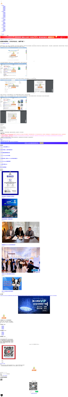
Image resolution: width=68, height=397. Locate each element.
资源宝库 (3, 11)
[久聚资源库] (1, 4)
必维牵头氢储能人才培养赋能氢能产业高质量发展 (8, 196)
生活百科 (4, 19)
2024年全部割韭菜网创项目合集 (5, 152)
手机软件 (4, 28)
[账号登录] (1, 395)
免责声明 (3, 327)
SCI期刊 (15, 295)
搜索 (7, 35)
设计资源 (4, 17)
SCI (16, 295)
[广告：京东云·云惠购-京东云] (34, 38)
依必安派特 (39, 295)
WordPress (4, 295)
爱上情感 (13, 295)
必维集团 (36, 295)
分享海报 (1, 139)
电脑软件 (4, 29)
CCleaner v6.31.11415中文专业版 (5, 155)
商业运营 (4, 8)
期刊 (45, 295)
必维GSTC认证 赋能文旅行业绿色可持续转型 (7, 291)
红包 (34, 295)
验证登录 (37, 391)
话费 (44, 295)
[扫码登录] (1, 379)
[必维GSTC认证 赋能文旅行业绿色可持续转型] (12, 289)
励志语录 (4, 26)
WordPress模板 (42, 295)
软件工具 (7, 43)
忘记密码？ (6, 375)
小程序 (33, 295)
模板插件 (4, 22)
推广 (8, 43)
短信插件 (1, 295)
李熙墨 (18, 295)
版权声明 (3, 326)
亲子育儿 (4, 14)
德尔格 (47, 295)
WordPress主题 (21, 295)
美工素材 (4, 16)
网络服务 (4, 20)
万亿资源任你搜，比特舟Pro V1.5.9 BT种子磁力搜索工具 (8, 158)
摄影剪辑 (4, 7)
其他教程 (4, 10)
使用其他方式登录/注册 (34, 393)
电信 (50, 295)
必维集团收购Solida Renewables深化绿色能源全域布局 (8, 244)
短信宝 (6, 295)
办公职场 (4, 13)
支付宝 (7, 295)
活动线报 (4, 25)
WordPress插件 (25, 295)
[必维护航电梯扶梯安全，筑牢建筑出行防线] (9, 217)
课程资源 (3, 332)
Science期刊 (28, 295)
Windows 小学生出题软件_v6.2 (4, 146)
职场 (56, 295)
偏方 (49, 295)
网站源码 (4, 23)
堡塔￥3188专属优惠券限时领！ (34, 143)
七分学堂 (53, 295)
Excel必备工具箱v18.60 (3, 164)
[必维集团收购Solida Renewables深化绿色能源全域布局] (21, 243)
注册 (3, 375)
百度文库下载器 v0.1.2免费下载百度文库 (6, 149)
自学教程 (3, 5)
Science (30, 295)
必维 (48, 295)
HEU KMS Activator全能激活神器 (5, 161)
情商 (55, 295)
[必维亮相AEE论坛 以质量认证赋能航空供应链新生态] (21, 272)
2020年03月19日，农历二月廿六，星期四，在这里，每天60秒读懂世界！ (9, 141)
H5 (51, 295)
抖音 (32, 295)
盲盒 (19, 295)
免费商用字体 (10, 295)
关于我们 (3, 31)
